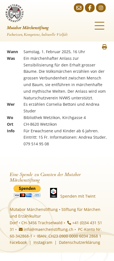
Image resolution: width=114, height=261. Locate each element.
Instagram (42, 242)
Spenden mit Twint (77, 196)
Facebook (18, 242)
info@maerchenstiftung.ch (48, 229)
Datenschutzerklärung (79, 242)
